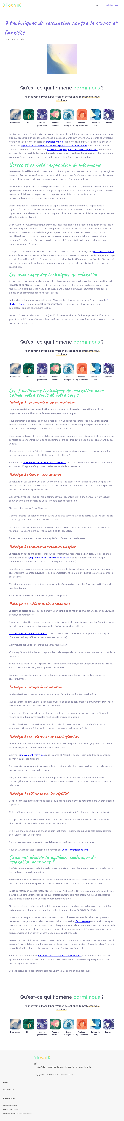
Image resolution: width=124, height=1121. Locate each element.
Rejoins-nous (112, 5)
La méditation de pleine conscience (28, 633)
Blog (97, 5)
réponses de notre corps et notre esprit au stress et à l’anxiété (54, 145)
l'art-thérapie (82, 921)
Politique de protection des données (17, 1113)
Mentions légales (10, 1105)
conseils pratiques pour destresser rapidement (72, 149)
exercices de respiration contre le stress (44, 462)
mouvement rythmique (32, 754)
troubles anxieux (55, 141)
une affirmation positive (75, 849)
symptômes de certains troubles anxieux (49, 557)
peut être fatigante (103, 251)
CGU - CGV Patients (11, 1109)
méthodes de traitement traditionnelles (59, 955)
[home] (12, 5)
